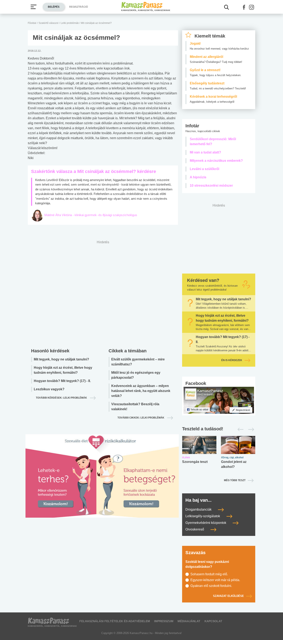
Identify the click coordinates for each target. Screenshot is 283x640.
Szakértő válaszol (48, 23)
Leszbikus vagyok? (49, 389)
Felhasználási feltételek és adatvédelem (114, 621)
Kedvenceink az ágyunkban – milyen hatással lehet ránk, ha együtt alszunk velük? (140, 391)
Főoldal (32, 23)
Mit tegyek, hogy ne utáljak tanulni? (61, 359)
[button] (244, 7)
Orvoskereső (195, 529)
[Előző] (239, 429)
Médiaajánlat (189, 621)
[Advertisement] (103, 293)
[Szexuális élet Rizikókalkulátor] (102, 481)
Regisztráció (78, 6)
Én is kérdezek (231, 360)
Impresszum (163, 621)
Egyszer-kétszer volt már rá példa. (215, 580)
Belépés (53, 6)
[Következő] (250, 429)
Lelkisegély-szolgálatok (203, 516)
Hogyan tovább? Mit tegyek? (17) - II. (62, 381)
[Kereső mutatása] (226, 7)
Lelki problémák (70, 23)
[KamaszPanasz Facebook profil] (219, 400)
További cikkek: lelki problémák (141, 417)
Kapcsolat (213, 621)
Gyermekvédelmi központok (206, 522)
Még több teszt (235, 480)
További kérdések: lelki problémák (62, 397)
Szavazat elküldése (228, 595)
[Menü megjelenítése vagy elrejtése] (33, 7)
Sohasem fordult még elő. (209, 574)
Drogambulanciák (198, 509)
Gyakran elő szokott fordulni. (211, 586)
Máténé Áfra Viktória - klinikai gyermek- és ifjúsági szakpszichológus (90, 215)
